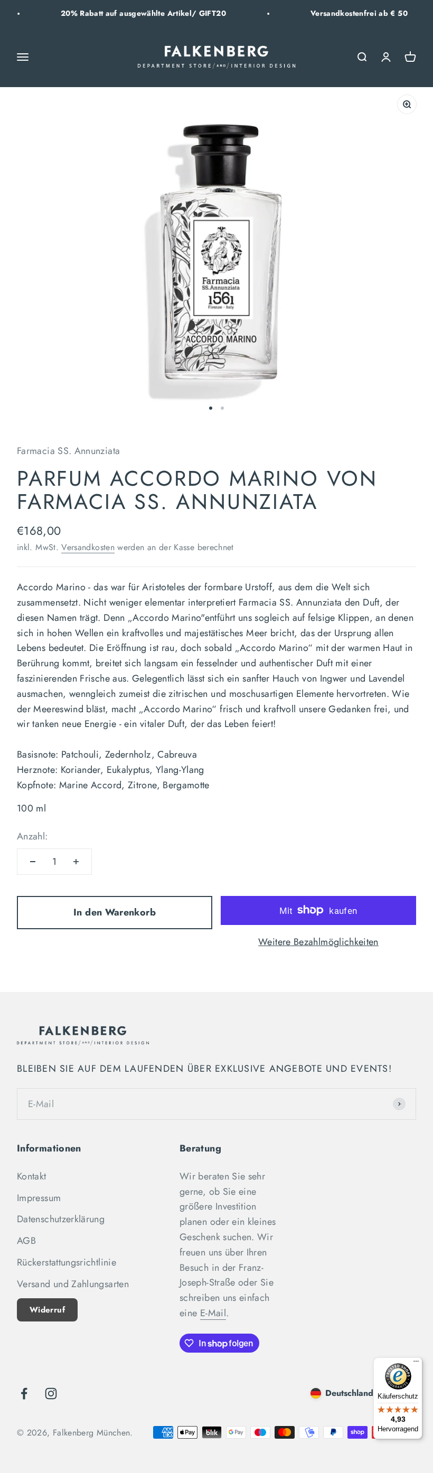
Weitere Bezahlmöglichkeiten (318, 942)
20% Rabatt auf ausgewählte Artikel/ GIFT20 (127, 13)
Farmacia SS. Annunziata (68, 451)
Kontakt (31, 1176)
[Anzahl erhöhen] (76, 861)
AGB (26, 1241)
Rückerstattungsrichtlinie (66, 1262)
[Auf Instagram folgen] (51, 1393)
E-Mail (213, 1313)
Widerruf (47, 1310)
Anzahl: (32, 836)
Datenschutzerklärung (61, 1219)
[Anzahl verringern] (32, 861)
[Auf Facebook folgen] (24, 1393)
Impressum (39, 1198)
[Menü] (416, 1363)
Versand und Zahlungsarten (73, 1284)
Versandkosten (88, 547)
